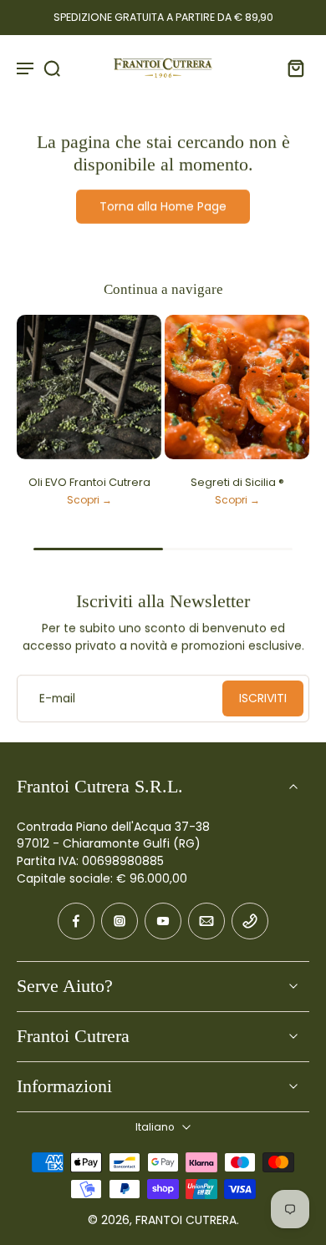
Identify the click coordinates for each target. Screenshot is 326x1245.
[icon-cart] (291, 67)
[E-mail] (206, 921)
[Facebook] (76, 921)
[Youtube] (163, 921)
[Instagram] (119, 921)
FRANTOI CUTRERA (186, 1220)
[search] (51, 67)
